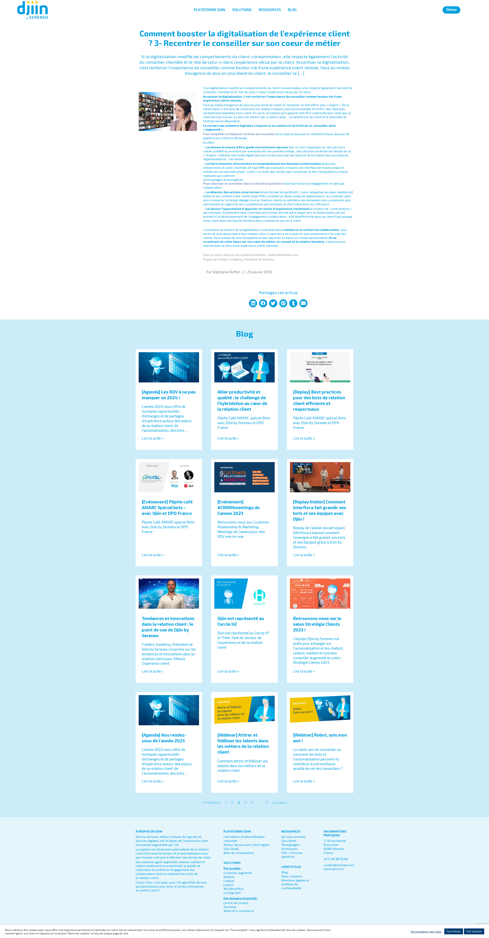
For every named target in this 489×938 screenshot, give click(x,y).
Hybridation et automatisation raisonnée (244, 838)
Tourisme (229, 907)
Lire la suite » (152, 438)
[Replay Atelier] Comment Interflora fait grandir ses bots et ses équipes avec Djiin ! (319, 510)
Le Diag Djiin (232, 892)
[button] (253, 303)
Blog (284, 872)
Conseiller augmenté (237, 873)
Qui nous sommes (293, 836)
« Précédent (211, 802)
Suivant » (280, 802)
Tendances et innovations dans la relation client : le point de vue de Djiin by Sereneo (168, 627)
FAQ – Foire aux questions (292, 854)
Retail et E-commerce (238, 911)
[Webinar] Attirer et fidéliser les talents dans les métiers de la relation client (243, 743)
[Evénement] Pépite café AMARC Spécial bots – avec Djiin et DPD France (167, 507)
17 (266, 802)
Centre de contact (235, 903)
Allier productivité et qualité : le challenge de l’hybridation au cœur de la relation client (242, 400)
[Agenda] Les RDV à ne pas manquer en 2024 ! (169, 394)
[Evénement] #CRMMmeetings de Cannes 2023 (238, 507)
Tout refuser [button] (454, 931)
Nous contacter (292, 876)
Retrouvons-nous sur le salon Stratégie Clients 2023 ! (317, 624)
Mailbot (228, 877)
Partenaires (289, 848)
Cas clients (288, 840)
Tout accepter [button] (474, 931)
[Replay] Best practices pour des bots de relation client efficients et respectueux (319, 400)
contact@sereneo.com (339, 865)
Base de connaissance (238, 852)
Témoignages (290, 844)
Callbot (228, 885)
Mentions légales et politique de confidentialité (295, 884)
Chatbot (228, 881)
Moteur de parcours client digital (246, 844)
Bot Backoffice (233, 888)
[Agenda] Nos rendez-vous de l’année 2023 (164, 737)
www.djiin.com (334, 869)
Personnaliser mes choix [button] (426, 931)
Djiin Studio (231, 848)
